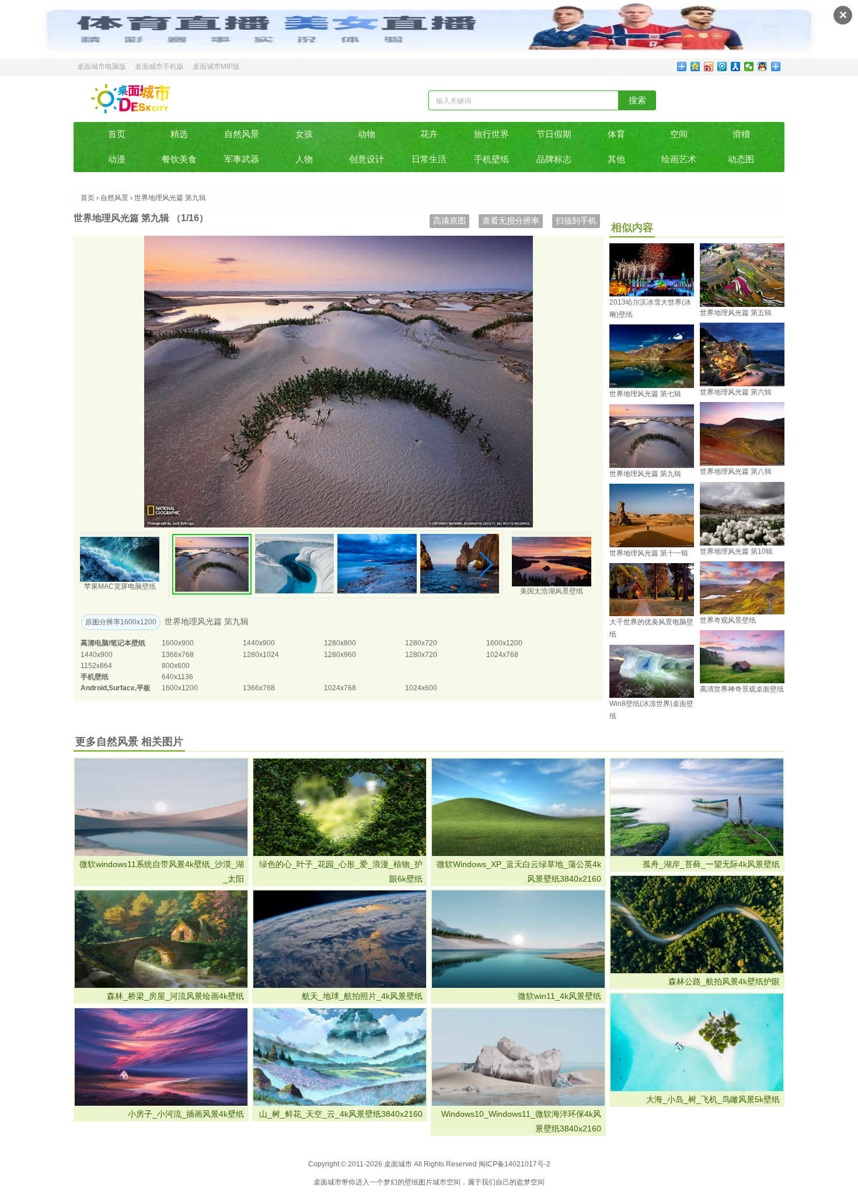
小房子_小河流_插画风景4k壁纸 (186, 1114)
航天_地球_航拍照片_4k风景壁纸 (362, 996)
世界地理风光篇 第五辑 (736, 313)
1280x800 (340, 643)
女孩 (304, 134)
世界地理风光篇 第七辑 (645, 394)
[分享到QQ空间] (695, 66)
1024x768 (502, 655)
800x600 (176, 666)
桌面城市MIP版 (216, 66)
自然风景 (241, 134)
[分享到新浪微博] (709, 66)
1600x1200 (504, 643)
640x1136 (177, 677)
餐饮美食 (179, 159)
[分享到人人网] (736, 66)
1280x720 (421, 643)
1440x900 (259, 643)
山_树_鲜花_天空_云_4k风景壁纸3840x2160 (341, 1114)
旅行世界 (491, 134)
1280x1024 (261, 655)
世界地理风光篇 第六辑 (736, 392)
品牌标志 (553, 159)
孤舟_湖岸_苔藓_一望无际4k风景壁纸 (711, 864)
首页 (116, 134)
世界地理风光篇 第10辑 (736, 551)
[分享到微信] (749, 66)
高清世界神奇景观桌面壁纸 (742, 689)
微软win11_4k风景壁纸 (559, 996)
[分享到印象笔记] (776, 66)
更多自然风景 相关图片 (129, 741)
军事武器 (241, 159)
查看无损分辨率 (510, 220)
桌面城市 (130, 98)
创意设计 (366, 159)
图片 (425, 1182)
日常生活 (429, 159)
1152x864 (96, 666)
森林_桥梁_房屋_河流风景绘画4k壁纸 (175, 996)
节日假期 (553, 134)
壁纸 (411, 1182)
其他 (616, 159)
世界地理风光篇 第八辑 (736, 471)
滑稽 (741, 134)
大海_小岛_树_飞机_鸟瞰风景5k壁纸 (713, 1099)
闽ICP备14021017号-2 (514, 1164)
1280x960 (340, 655)
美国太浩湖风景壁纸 (551, 591)
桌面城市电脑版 (101, 66)
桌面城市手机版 (159, 66)
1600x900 (178, 643)
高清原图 (449, 220)
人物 (304, 159)
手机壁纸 (491, 159)
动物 (366, 134)
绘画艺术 (678, 159)
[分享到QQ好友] (763, 66)
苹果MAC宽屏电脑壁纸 (120, 586)
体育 (616, 134)
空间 (679, 134)
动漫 (116, 159)
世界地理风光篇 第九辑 (645, 474)
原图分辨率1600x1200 (120, 622)
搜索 (637, 100)
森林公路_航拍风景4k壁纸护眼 (724, 981)
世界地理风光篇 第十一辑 (648, 553)
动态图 (741, 159)
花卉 (429, 134)
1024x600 (421, 688)
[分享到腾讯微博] (722, 66)
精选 (179, 134)
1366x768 (178, 655)
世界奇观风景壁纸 (728, 620)
